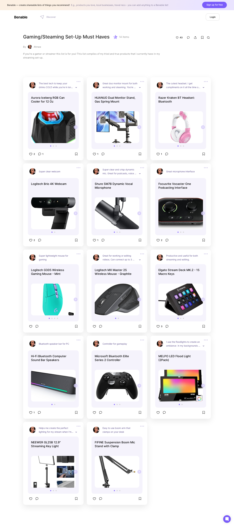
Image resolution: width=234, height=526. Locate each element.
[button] (50, 146)
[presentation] (76, 127)
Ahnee (37, 46)
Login (213, 17)
